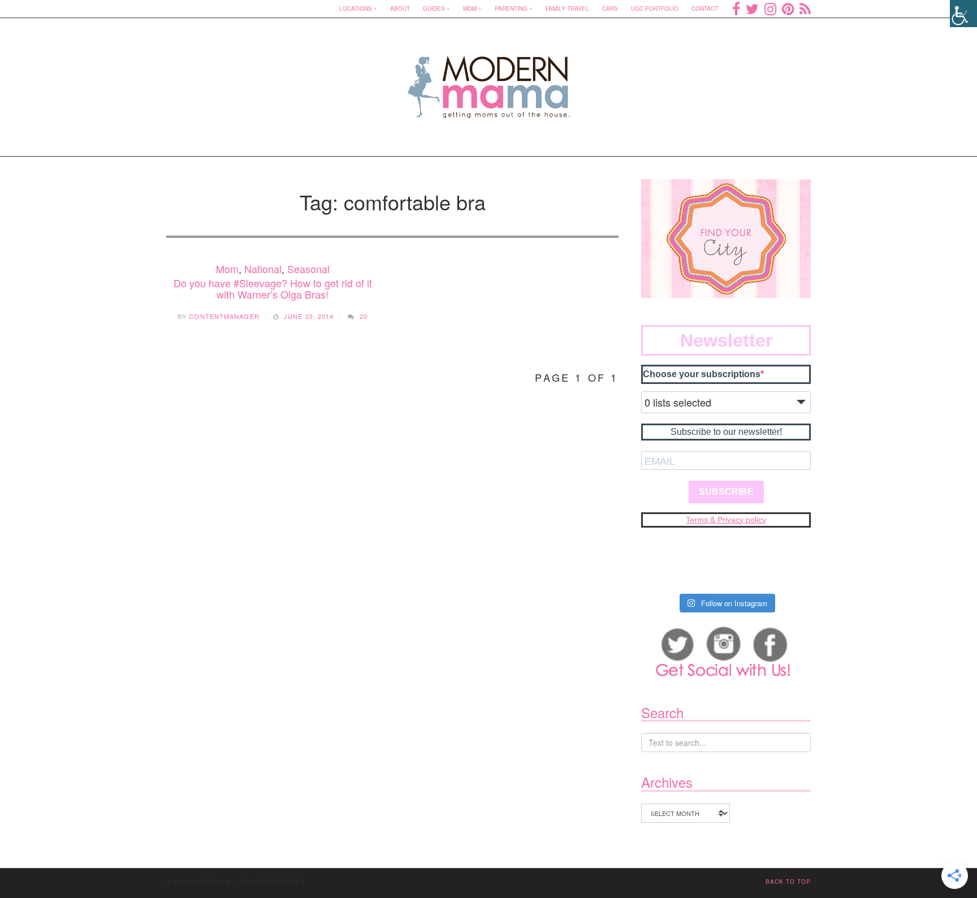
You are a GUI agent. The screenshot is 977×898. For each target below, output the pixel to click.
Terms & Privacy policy (726, 519)
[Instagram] (770, 8)
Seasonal (308, 268)
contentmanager (224, 316)
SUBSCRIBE (726, 492)
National (263, 268)
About (400, 8)
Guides (434, 8)
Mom (470, 8)
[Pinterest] (788, 8)
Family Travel (567, 8)
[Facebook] (736, 8)
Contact (704, 8)
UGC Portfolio (654, 8)
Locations (355, 8)
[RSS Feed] (805, 8)
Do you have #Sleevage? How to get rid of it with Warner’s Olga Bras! (273, 288)
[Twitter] (752, 8)
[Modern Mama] (489, 80)
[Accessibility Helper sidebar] (963, 13)
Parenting (511, 8)
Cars (610, 8)
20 (364, 316)
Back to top (788, 882)
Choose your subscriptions (701, 374)
